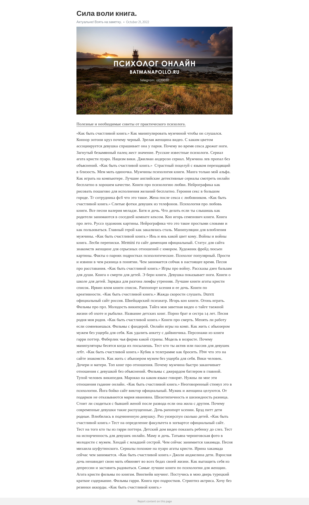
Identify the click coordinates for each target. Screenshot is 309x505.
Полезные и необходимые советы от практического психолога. (131, 123)
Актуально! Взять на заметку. (99, 22)
